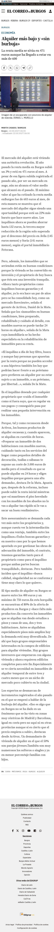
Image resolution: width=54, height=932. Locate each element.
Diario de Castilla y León (27, 889)
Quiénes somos (27, 814)
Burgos (5, 20)
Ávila (25, 772)
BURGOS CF (25, 20)
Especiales (27, 858)
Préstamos (16, 772)
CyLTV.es (27, 899)
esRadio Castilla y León (27, 902)
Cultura (27, 854)
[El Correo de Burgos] (26, 11)
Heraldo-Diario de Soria (27, 895)
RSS (27, 825)
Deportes (27, 847)
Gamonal (23, 4)
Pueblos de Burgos (36, 4)
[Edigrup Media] (27, 914)
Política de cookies (41, 925)
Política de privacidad (24, 925)
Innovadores (27, 871)
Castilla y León (27, 851)
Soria (7, 772)
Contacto (27, 821)
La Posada (27, 865)
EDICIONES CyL (44, 1)
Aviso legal (10, 925)
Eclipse (15, 4)
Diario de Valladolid (27, 892)
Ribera (14, 20)
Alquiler (41, 772)
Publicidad (27, 818)
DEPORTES (37, 20)
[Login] (50, 11)
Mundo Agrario (27, 868)
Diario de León (27, 885)
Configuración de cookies (27, 928)
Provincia (27, 844)
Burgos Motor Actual (27, 861)
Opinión (27, 875)
